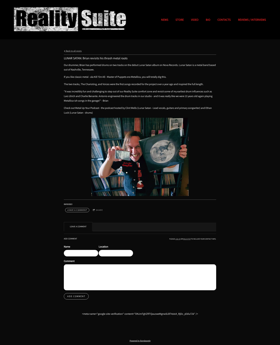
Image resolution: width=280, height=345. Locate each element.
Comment (69, 261)
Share (99, 210)
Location (103, 246)
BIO (208, 20)
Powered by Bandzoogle (140, 340)
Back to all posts (73, 50)
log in (177, 239)
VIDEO (194, 20)
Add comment (76, 296)
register (187, 239)
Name (67, 246)
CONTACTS (224, 20)
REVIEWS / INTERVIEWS (252, 20)
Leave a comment (77, 210)
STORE (179, 20)
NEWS (164, 20)
